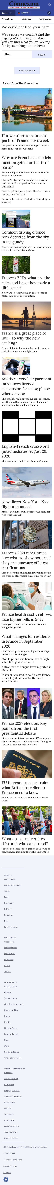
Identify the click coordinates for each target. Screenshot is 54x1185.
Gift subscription (11, 1078)
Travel (7, 891)
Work (6, 1046)
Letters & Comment (12, 885)
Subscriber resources (13, 1096)
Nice (6, 921)
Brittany (7, 909)
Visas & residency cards (13, 1004)
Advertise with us (11, 1126)
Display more (27, 70)
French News (7, 19)
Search (42, 54)
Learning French (11, 1034)
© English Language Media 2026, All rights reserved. (25, 1147)
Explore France (10, 947)
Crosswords (9, 942)
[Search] (49, 5)
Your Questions (45, 19)
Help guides (9, 1084)
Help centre (9, 1120)
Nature (7, 965)
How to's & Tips (11, 1010)
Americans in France (12, 1058)
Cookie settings (10, 1166)
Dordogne (8, 915)
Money (7, 1016)
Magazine (9, 938)
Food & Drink (9, 953)
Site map (7, 1172)
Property (8, 992)
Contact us (8, 1114)
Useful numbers (11, 1138)
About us (8, 1108)
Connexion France (13, 1069)
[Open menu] (7, 13)
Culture (7, 971)
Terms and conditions (12, 1159)
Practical (9, 982)
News (6, 875)
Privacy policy (9, 1153)
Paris (6, 897)
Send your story (10, 1132)
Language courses (11, 1090)
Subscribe (25, 12)
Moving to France (11, 1052)
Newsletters (9, 1102)
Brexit (6, 1040)
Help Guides (26, 19)
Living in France (10, 1028)
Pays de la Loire (10, 927)
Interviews (8, 959)
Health (7, 1022)
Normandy (8, 903)
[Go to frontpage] (25, 5)
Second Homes (10, 998)
